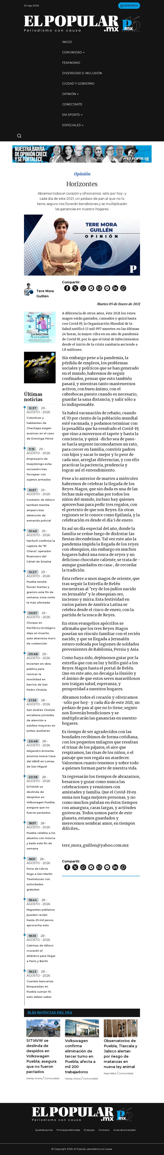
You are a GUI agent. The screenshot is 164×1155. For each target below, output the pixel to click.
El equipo (89, 1129)
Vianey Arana (34, 1078)
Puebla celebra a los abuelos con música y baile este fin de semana (41, 840)
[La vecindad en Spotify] (40, 327)
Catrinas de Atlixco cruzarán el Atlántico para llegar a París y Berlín (41, 953)
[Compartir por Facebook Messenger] (107, 288)
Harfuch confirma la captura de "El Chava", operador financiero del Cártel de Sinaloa (41, 551)
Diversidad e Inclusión (82, 73)
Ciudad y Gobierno (78, 83)
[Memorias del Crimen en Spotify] (40, 367)
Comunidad (72, 52)
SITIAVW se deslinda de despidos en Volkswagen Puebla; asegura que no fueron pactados (41, 799)
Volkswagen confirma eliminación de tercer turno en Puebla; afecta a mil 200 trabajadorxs (80, 1056)
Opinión (69, 94)
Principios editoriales (68, 1129)
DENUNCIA (130, 5)
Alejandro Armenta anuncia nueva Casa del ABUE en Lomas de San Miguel (41, 758)
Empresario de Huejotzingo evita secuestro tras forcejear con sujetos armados (39, 469)
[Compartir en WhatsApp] (83, 288)
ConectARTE (72, 104)
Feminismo (71, 63)
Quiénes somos (44, 1129)
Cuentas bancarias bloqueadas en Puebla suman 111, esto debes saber (40, 989)
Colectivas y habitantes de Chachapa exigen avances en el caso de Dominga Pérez (40, 428)
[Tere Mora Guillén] (28, 289)
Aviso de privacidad (124, 1129)
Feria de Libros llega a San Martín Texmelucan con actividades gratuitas (39, 879)
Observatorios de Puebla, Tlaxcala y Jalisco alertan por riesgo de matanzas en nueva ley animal (120, 1054)
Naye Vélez (110, 1073)
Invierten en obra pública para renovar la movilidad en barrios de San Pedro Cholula (39, 676)
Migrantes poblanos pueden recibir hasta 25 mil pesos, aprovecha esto (41, 917)
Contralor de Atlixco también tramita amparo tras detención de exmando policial (41, 510)
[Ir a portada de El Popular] (82, 23)
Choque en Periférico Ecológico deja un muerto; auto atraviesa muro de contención (41, 633)
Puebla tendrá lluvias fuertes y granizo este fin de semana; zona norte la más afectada (41, 592)
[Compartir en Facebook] (67, 288)
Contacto (104, 1129)
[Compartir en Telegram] (91, 288)
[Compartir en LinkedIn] (115, 288)
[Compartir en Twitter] (75, 288)
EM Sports (71, 115)
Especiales (71, 125)
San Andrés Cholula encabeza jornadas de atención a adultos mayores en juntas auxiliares (41, 720)
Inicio (67, 42)
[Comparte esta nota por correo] (99, 288)
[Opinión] (82, 154)
